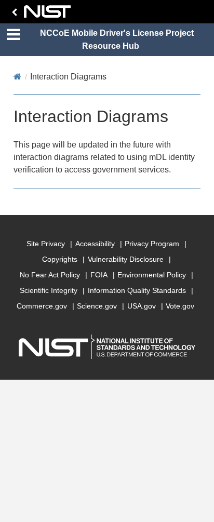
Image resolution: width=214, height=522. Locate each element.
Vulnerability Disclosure (126, 259)
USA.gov (141, 306)
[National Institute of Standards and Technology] (39, 14)
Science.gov (97, 306)
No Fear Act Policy (50, 275)
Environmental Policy (151, 275)
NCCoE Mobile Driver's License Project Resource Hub (117, 39)
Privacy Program (152, 243)
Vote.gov (180, 306)
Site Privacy (45, 243)
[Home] (17, 76)
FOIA (99, 275)
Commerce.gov (42, 306)
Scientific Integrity (48, 290)
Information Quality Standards (137, 290)
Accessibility (95, 243)
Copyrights (59, 259)
